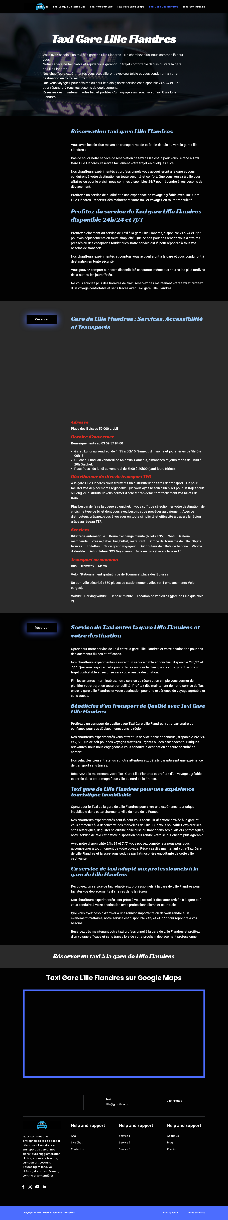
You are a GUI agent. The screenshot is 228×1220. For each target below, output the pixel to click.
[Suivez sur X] (30, 1187)
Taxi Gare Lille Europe (130, 7)
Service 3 (124, 1149)
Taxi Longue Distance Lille (69, 7)
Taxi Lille (43, 7)
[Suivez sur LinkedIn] (44, 1187)
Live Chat (76, 1142)
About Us (173, 1136)
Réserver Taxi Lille (193, 7)
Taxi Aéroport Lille (101, 7)
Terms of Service (196, 1212)
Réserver (42, 319)
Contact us (77, 1149)
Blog (170, 1142)
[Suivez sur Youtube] (37, 1187)
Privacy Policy (170, 1212)
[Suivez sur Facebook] (23, 1187)
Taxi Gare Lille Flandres (163, 7)
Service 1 (124, 1136)
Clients (171, 1149)
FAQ (73, 1136)
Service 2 (124, 1142)
